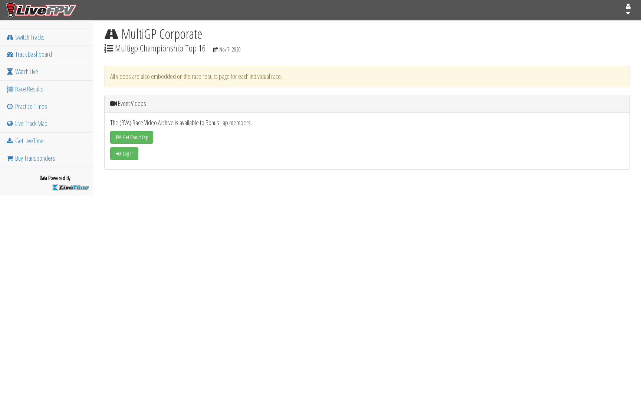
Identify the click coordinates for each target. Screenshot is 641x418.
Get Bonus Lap (135, 137)
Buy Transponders (34, 158)
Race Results (28, 88)
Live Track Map (30, 123)
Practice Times (30, 106)
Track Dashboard (33, 54)
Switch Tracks (29, 37)
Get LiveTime (29, 140)
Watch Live (26, 71)
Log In (128, 153)
